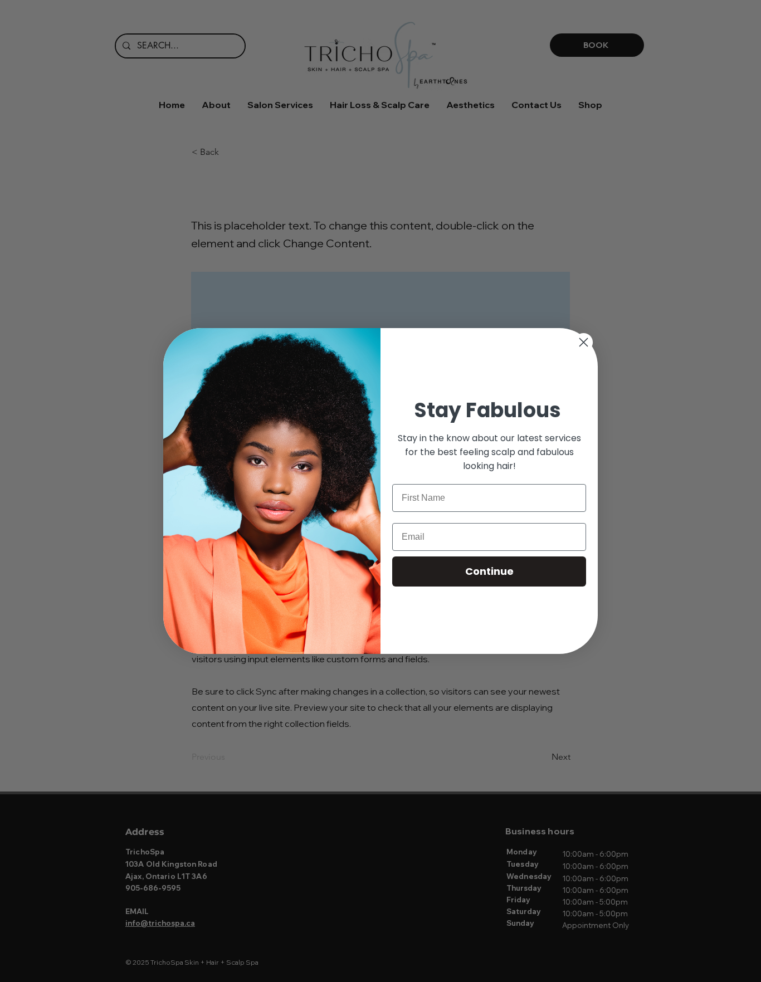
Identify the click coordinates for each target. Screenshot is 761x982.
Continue (489, 571)
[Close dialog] (583, 342)
